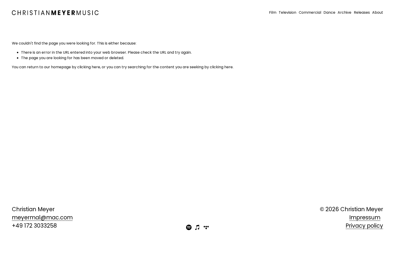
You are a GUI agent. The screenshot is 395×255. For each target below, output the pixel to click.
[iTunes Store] (197, 227)
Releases (362, 12)
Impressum (364, 217)
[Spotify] (189, 227)
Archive (344, 12)
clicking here (88, 67)
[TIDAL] (206, 227)
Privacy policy (364, 226)
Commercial (310, 12)
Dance (329, 12)
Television (287, 12)
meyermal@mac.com (42, 217)
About (377, 12)
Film (272, 12)
